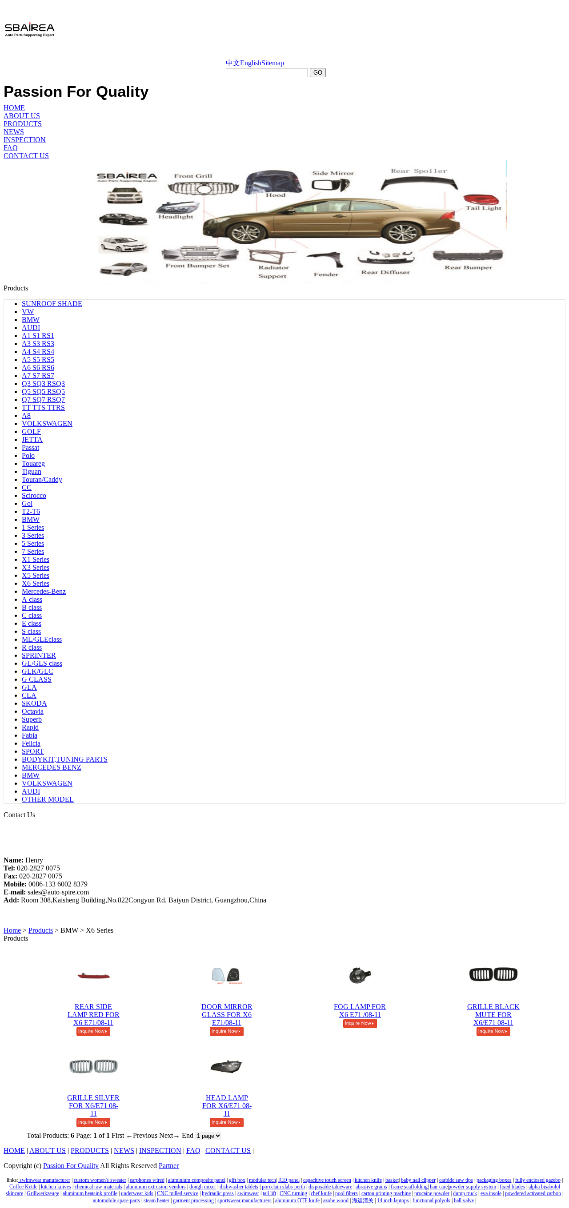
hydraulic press (218, 1193)
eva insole (491, 1193)
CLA (29, 695)
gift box (237, 1180)
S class (31, 631)
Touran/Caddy (42, 479)
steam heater (156, 1200)
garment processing (193, 1200)
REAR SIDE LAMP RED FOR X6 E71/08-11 (94, 1014)
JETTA (32, 439)
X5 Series (35, 575)
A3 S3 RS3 (38, 343)
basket (392, 1180)
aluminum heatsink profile (90, 1193)
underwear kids (137, 1193)
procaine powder (431, 1193)
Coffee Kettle (23, 1187)
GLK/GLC (37, 671)
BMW (31, 319)
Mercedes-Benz (44, 591)
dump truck (465, 1193)
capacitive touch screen (327, 1180)
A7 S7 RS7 (38, 375)
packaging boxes (494, 1180)
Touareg (33, 463)
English (250, 63)
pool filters (346, 1193)
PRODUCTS (23, 123)
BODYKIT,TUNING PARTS (65, 759)
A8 (26, 415)
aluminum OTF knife (297, 1200)
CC (27, 487)
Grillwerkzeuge (43, 1193)
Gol (27, 503)
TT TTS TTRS (43, 407)
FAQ (11, 147)
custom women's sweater (100, 1180)
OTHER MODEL (48, 799)
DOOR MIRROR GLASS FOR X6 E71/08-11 (226, 1014)
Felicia (31, 743)
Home (12, 930)
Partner (169, 1165)
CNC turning (293, 1193)
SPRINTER (39, 655)
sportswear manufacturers (244, 1200)
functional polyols (431, 1200)
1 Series (33, 527)
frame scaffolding (409, 1187)
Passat (30, 447)
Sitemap (272, 63)
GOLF (31, 431)
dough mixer (202, 1187)
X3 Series (35, 567)
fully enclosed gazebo (538, 1180)
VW (28, 311)
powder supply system (472, 1187)
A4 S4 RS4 (38, 351)
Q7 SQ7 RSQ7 (43, 399)
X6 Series (35, 583)
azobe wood (336, 1200)
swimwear (248, 1193)
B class (32, 607)
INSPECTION (25, 139)
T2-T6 (31, 511)
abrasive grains (371, 1187)
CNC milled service (177, 1193)
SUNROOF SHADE (52, 303)
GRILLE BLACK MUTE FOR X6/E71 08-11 (493, 1014)
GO (317, 72)
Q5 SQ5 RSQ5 (43, 391)
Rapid (30, 727)
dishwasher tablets (239, 1187)
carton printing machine (386, 1193)
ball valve (464, 1200)
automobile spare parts (116, 1200)
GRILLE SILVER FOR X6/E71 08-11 (93, 1105)
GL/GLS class (42, 663)
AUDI (31, 327)
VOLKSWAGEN (47, 423)
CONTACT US (26, 155)
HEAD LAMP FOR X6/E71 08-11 (227, 1105)
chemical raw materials (98, 1187)
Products (40, 930)
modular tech (262, 1180)
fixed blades (512, 1187)
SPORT (33, 751)
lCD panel (289, 1180)
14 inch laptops (393, 1200)
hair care (439, 1187)
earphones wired (147, 1180)
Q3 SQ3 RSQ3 (43, 383)
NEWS (14, 131)
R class (32, 647)
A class (32, 599)
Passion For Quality (71, 1165)
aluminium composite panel (196, 1180)
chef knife (321, 1193)
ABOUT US (22, 115)
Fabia (29, 735)
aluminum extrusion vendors (156, 1187)
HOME (14, 107)
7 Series (33, 551)
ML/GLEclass (42, 639)
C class (32, 615)
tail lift (269, 1193)
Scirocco (34, 495)
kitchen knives (56, 1187)
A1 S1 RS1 (38, 335)
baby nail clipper (418, 1180)
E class (31, 623)
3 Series (33, 535)
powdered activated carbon (533, 1193)
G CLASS (37, 679)
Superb (32, 719)
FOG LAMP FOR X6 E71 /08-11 (360, 1010)
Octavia (33, 711)
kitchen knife (368, 1180)
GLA (29, 687)
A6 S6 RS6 (38, 367)
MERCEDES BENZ (51, 767)
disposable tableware (330, 1187)
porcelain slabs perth (283, 1187)
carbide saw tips (456, 1180)
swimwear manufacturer (44, 1180)
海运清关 (362, 1200)
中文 (233, 63)
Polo (28, 455)
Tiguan (31, 471)
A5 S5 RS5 (38, 359)
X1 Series (35, 559)
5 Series (33, 543)
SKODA (34, 703)
